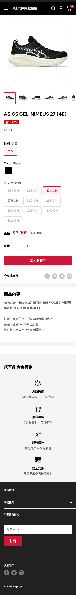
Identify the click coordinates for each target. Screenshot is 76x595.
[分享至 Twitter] (62, 276)
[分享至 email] (69, 276)
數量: (7, 246)
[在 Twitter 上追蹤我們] (14, 572)
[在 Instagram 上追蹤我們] (21, 572)
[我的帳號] (61, 8)
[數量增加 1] (38, 246)
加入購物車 (38, 260)
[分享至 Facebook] (47, 276)
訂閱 (13, 541)
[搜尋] (53, 8)
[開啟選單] (6, 8)
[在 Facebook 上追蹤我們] (6, 572)
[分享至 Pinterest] (54, 276)
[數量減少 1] (17, 246)
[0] (68, 8)
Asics (8, 130)
